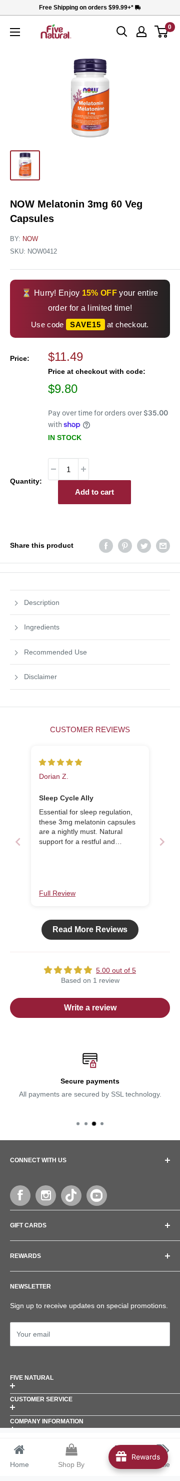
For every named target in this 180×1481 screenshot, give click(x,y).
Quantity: (26, 481)
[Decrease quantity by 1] (53, 469)
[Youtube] (96, 1195)
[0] (162, 32)
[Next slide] (162, 841)
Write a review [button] (90, 1007)
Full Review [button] (57, 893)
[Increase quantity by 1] (83, 469)
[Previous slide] (18, 841)
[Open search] (122, 31)
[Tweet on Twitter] (144, 545)
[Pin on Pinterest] (125, 545)
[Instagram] (46, 1195)
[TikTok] (71, 1195)
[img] (60, 762)
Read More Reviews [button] (90, 929)
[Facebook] (20, 1195)
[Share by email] (163, 545)
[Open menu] (15, 32)
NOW (30, 239)
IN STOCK (65, 438)
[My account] (141, 31)
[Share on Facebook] (106, 545)
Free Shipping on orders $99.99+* (87, 7)
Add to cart (94, 492)
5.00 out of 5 (116, 970)
